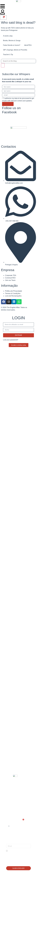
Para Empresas (14, 797)
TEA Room (11, 803)
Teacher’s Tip (8, 54)
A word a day (8, 36)
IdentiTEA (28, 45)
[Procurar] (3, 65)
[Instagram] (8, 301)
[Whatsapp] (19, 301)
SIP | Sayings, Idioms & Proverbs (15, 50)
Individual (11, 792)
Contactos (12, 808)
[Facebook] (3, 301)
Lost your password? (10, 340)
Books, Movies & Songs (11, 40)
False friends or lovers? (11, 45)
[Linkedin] (13, 301)
